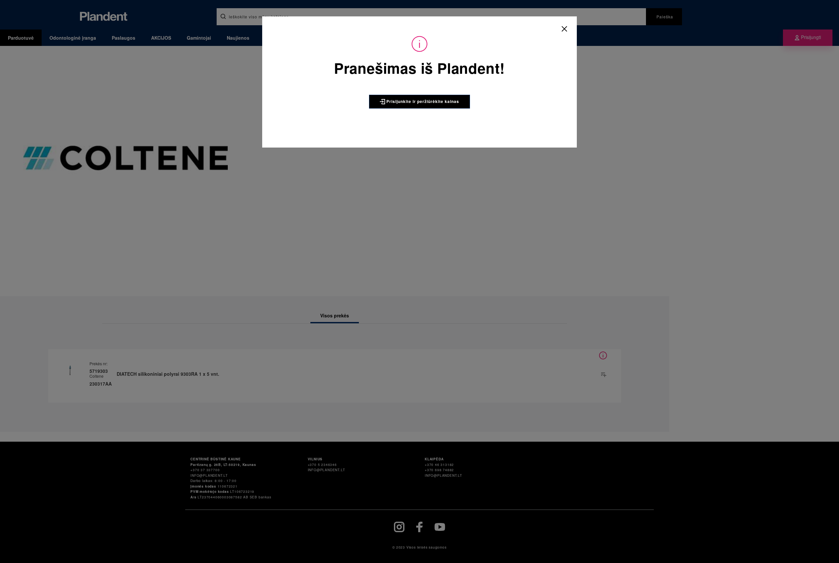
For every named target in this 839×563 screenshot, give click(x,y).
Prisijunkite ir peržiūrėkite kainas (422, 101)
